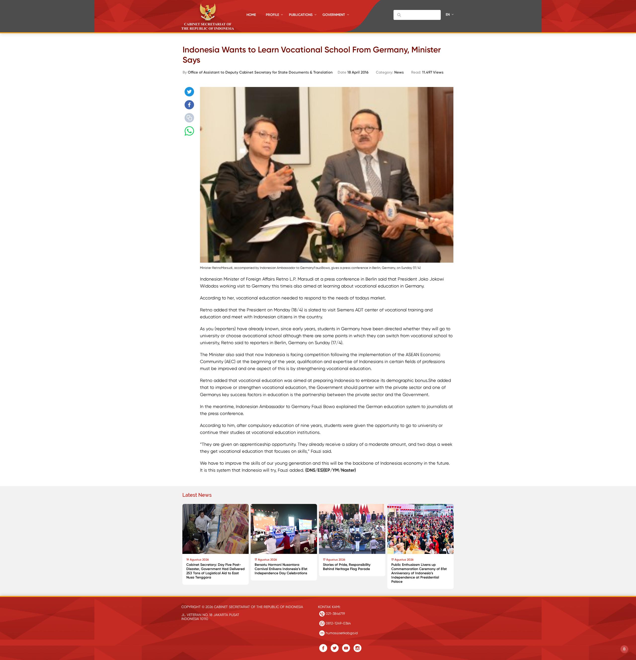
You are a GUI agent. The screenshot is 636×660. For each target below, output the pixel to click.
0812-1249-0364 (338, 623)
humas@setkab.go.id (341, 633)
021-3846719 (335, 614)
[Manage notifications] (624, 649)
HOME (251, 15)
